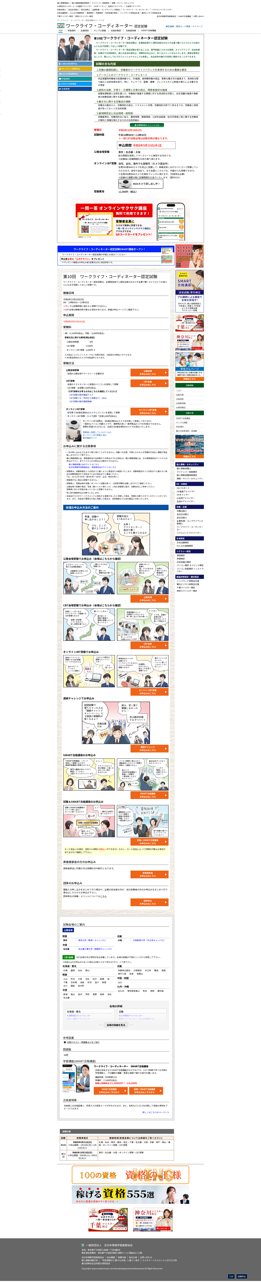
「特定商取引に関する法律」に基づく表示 (120, 1260)
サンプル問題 (100, 30)
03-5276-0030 (78, 476)
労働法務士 (61, 9)
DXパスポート (183, 488)
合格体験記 (116, 30)
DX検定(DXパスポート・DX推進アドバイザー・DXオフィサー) (81, 6)
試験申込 (242, 1276)
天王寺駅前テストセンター (131, 1015)
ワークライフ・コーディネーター (136, 9)
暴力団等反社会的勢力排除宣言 (96, 1263)
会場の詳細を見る (116, 1025)
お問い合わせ (198, 16)
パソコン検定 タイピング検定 (190, 565)
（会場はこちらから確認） (107, 558)
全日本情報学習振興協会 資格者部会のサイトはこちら (92, 467)
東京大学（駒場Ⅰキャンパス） (92, 940)
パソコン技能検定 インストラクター (190, 570)
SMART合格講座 (184, 16)
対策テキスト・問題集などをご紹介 (83, 1042)
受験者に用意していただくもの (97, 432)
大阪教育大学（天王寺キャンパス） (149, 940)
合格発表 (180, 399)
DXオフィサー (183, 494)
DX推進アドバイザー (186, 491)
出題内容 (180, 394)
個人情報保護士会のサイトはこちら (84, 464)
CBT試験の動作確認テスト (81, 394)
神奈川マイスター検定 (84, 16)
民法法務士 (85, 9)
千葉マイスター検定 (65, 16)
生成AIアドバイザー (116, 6)
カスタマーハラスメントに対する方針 (159, 1260)
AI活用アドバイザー (134, 6)
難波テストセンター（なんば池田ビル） (137, 1018)
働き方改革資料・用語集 (186, 431)
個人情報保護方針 (90, 1260)
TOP (60, 30)
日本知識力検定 (111, 13)
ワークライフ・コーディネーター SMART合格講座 (121, 1066)
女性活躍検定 (62, 13)
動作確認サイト (90, 437)
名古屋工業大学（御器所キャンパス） (95, 948)
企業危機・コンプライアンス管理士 (106, 9)
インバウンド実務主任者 (129, 13)
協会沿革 (133, 1257)
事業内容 (122, 1257)
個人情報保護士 (63, 3)
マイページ (197, 26)
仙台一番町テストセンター (79, 1018)
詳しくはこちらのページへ (154, 1112)
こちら (103, 896)
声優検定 (99, 13)
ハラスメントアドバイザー (162, 9)
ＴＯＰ (179, 390)
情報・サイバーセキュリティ (123, 3)
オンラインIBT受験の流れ (95, 435)
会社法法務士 (73, 9)
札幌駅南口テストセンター (79, 1015)
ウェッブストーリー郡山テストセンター (85, 1021)
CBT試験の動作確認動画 (80, 401)
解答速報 (170, 26)
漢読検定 (90, 13)
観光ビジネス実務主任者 (151, 13)
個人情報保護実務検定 (80, 3)
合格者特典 (131, 30)
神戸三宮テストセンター (130, 1021)
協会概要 (111, 1257)
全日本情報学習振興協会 (166, 16)
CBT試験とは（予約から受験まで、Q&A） (88, 398)
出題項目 (85, 30)
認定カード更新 (183, 26)
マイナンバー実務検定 (100, 3)
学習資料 (72, 30)
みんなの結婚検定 (77, 13)
